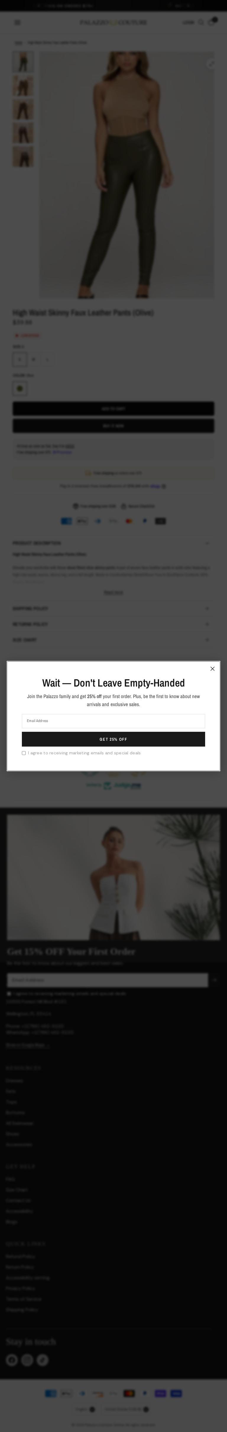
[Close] (212, 668)
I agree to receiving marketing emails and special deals (84, 753)
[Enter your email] (113, 739)
